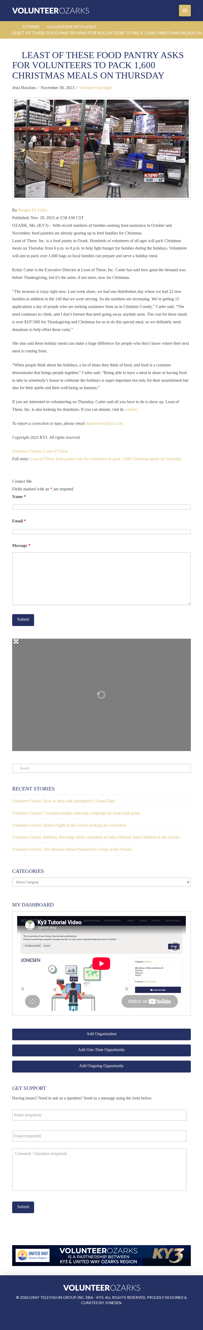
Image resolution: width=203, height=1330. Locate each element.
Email (19, 521)
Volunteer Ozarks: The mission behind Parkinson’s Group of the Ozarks (72, 849)
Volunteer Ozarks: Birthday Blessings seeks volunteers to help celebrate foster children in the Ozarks (95, 837)
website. (132, 409)
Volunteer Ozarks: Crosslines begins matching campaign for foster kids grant (76, 813)
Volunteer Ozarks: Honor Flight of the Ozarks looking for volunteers (69, 825)
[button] (185, 10)
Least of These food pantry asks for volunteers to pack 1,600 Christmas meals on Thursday (106, 459)
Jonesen (113, 1302)
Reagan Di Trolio (32, 210)
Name (19, 496)
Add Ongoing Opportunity (101, 1066)
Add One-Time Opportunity (101, 1049)
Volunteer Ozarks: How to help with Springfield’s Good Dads (63, 801)
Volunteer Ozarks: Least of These (40, 451)
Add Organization (101, 1034)
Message (21, 545)
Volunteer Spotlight (95, 87)
